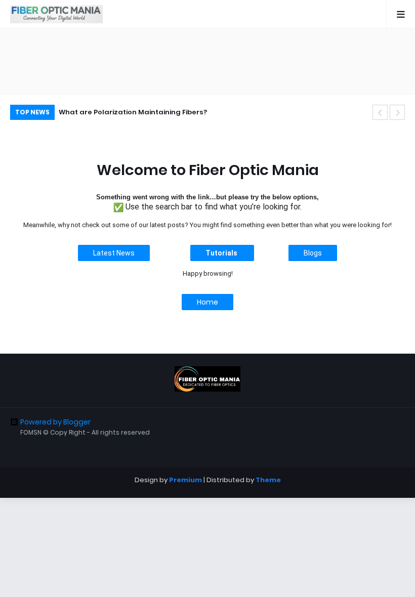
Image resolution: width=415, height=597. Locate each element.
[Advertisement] (207, 61)
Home (207, 302)
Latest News (114, 253)
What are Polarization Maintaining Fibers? (133, 112)
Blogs (313, 253)
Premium (185, 480)
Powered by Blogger (55, 422)
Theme (268, 480)
